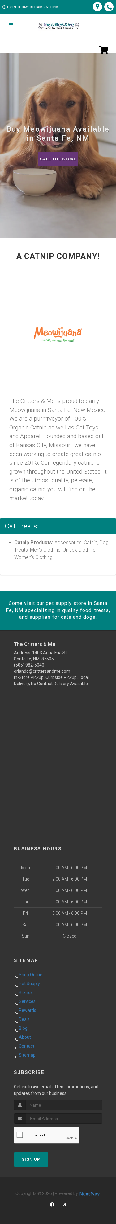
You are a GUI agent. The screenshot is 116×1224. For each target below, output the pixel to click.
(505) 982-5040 (29, 665)
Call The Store (58, 159)
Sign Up (31, 1159)
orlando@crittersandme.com (42, 671)
